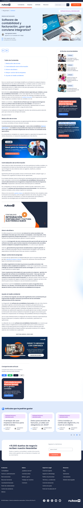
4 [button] (79, 434)
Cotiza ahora (76, 4)
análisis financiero (27, 97)
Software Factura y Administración (70, 11)
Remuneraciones (6, 477)
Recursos (45, 4)
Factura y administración (8, 474)
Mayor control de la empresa (16, 72)
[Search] (67, 4)
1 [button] (71, 434)
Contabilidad (4, 471)
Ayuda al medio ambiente (15, 75)
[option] (14, 423)
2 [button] (74, 434)
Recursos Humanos (6, 480)
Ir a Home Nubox (6, 1)
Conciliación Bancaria (7, 483)
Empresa (29, 4)
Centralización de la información (17, 66)
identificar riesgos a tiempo (13, 259)
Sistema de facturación (8, 16)
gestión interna (18, 193)
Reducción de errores (13, 63)
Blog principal (6, 10)
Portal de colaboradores (7, 486)
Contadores (21, 4)
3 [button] (76, 434)
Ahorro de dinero (12, 69)
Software (37, 4)
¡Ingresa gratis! (8, 395)
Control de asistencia (7, 489)
